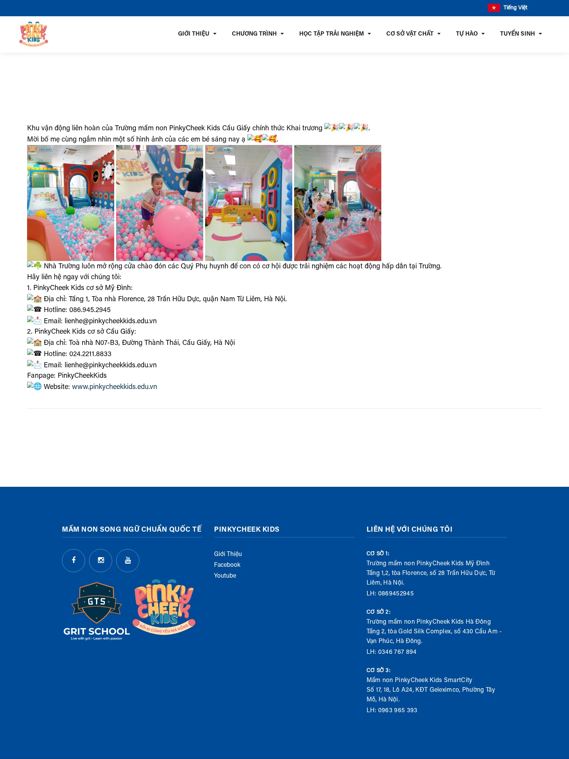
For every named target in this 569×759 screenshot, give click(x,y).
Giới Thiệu (228, 554)
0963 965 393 (398, 711)
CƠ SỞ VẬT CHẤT (410, 34)
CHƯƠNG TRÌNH (254, 34)
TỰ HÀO (467, 34)
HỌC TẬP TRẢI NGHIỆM (331, 34)
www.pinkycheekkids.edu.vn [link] (114, 387)
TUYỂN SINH (517, 34)
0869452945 (396, 594)
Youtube (225, 576)
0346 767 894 (397, 652)
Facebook (227, 565)
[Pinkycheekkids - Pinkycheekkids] (33, 34)
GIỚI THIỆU (193, 34)
